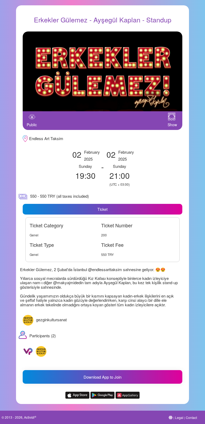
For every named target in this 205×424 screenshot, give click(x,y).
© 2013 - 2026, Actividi (19, 417)
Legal (179, 417)
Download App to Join (102, 377)
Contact (191, 417)
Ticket (102, 209)
